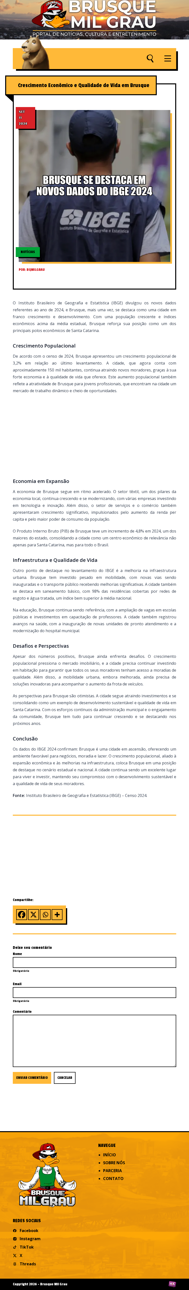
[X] (33, 914)
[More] (57, 914)
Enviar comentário (32, 1078)
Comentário (22, 1012)
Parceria (112, 1170)
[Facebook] (21, 914)
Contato (113, 1178)
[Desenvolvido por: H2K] (172, 1284)
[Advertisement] (94, 434)
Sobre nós (114, 1162)
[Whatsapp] (45, 914)
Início (109, 1155)
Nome (17, 954)
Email (17, 984)
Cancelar (64, 1078)
